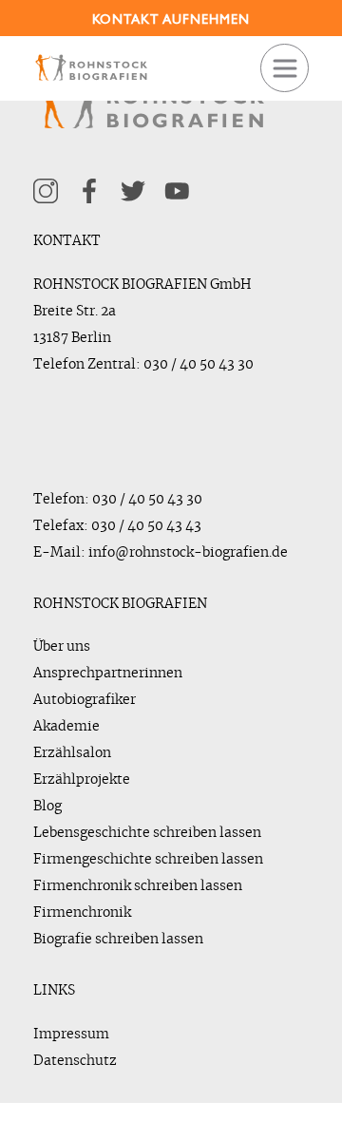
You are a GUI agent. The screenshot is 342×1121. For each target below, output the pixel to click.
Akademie (66, 726)
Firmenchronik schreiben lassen (137, 886)
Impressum (71, 1034)
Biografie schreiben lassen (118, 939)
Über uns (61, 647)
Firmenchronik (82, 913)
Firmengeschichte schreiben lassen (148, 859)
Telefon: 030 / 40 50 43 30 (117, 499)
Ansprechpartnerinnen (107, 673)
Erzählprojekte (81, 780)
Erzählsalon (72, 753)
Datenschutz (75, 1061)
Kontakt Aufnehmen (170, 19)
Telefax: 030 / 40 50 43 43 (117, 526)
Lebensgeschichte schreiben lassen (147, 833)
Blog (47, 806)
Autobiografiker (84, 700)
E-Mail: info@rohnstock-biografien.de (160, 553)
